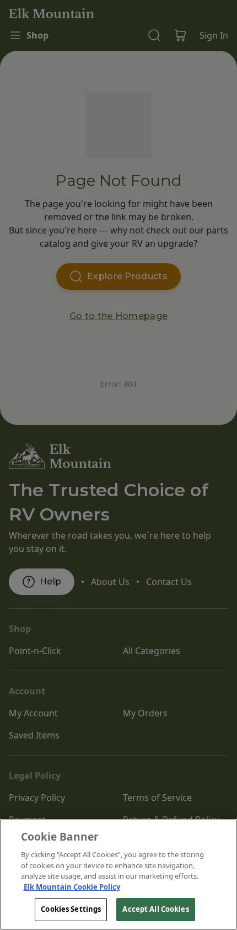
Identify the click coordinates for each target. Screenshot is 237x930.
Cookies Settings (71, 909)
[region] (118, 874)
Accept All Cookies (155, 909)
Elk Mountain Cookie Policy (72, 887)
